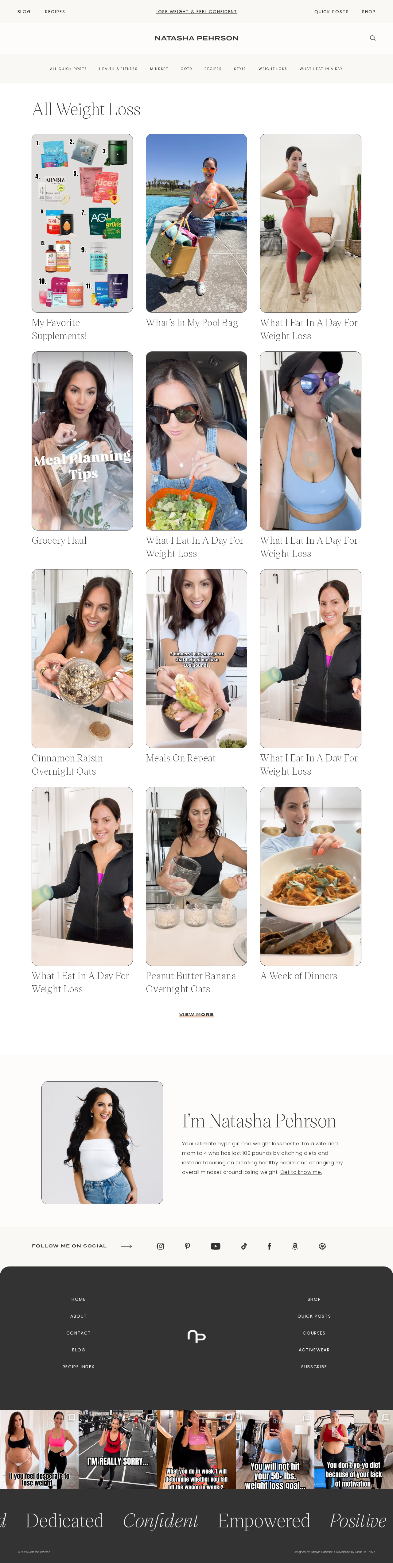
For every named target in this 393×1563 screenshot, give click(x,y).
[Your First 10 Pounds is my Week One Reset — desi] (118, 1449)
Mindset (159, 68)
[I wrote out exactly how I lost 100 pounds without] (39, 1449)
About (78, 1316)
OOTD (186, 68)
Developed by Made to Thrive (355, 1552)
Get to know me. (301, 1172)
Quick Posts (331, 12)
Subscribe (314, 1367)
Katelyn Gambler (322, 1552)
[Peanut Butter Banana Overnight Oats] (196, 964)
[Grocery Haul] (82, 528)
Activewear (314, 1350)
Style (240, 68)
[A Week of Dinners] (310, 964)
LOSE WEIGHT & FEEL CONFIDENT (196, 12)
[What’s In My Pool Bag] (196, 311)
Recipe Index (79, 1367)
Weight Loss (273, 68)
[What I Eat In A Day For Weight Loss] (310, 311)
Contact (78, 1333)
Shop (369, 12)
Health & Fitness (118, 68)
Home (79, 1299)
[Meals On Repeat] (196, 746)
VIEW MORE (196, 1014)
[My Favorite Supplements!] (82, 311)
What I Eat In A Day (321, 68)
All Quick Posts (68, 68)
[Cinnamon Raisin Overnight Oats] (82, 746)
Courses (314, 1333)
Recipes (55, 12)
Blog (24, 12)
